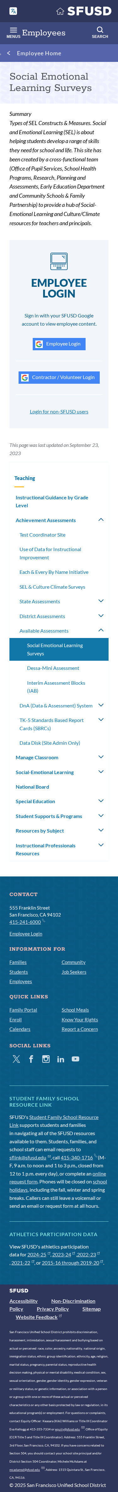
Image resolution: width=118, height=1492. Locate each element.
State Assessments (40, 601)
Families (18, 962)
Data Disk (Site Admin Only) (50, 743)
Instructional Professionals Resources (46, 849)
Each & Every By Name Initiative (54, 572)
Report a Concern (80, 1029)
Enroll (15, 1019)
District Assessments (42, 616)
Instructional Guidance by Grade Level (52, 501)
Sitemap (91, 1309)
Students (18, 972)
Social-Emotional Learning (45, 772)
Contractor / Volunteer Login (63, 377)
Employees (20, 981)
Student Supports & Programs (49, 816)
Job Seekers (74, 972)
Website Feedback (37, 1317)
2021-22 (20, 1263)
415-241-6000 (25, 922)
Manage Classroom (37, 757)
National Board (32, 787)
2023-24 (61, 1254)
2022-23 (86, 1254)
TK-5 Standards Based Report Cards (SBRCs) (52, 724)
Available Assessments (44, 631)
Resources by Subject (40, 830)
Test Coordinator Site (42, 535)
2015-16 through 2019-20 (70, 1263)
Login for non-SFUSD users (59, 411)
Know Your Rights (80, 1019)
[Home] (84, 12)
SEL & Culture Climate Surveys (52, 587)
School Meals (75, 1010)
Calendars (20, 1029)
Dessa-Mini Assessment (53, 668)
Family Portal (23, 1010)
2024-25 (36, 1254)
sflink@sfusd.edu (27, 1157)
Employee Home (39, 53)
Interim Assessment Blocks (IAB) (56, 687)
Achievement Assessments (46, 520)
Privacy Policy (53, 1309)
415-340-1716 (77, 1157)
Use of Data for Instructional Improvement (50, 553)
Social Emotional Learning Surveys (55, 649)
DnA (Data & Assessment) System (56, 705)
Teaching (24, 478)
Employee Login (63, 343)
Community (74, 962)
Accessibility (23, 1301)
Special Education (35, 801)
